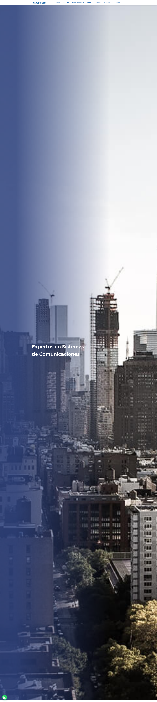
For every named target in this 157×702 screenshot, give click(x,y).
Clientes (98, 2)
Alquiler (66, 2)
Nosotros (107, 2)
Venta (58, 2)
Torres (89, 2)
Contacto (117, 2)
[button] (4, 697)
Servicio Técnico (78, 2)
